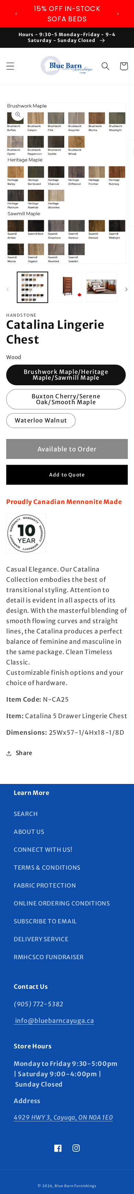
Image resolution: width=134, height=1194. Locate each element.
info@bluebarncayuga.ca (54, 1021)
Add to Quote (67, 475)
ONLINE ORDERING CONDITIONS (62, 903)
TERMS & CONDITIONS (47, 867)
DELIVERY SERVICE (41, 939)
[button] (10, 66)
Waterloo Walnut (41, 420)
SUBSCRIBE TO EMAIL (45, 921)
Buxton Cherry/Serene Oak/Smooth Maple (66, 399)
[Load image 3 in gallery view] (101, 287)
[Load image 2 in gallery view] (67, 287)
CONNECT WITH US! (43, 849)
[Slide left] (7, 289)
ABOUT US (29, 832)
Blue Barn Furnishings (76, 1186)
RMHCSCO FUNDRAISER (49, 957)
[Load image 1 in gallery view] (32, 287)
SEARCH (26, 814)
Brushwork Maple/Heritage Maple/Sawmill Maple (66, 374)
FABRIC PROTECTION (45, 885)
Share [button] (24, 753)
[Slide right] (126, 289)
